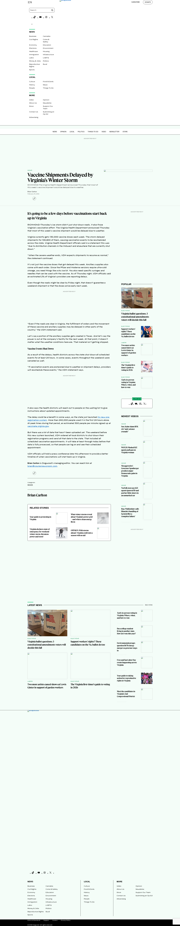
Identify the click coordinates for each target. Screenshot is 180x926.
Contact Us (33, 112)
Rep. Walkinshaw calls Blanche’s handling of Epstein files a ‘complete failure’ (130, 513)
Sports (31, 70)
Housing (46, 51)
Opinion (46, 100)
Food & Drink (48, 81)
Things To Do (48, 88)
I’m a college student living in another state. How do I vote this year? (126, 631)
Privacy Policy (65, 920)
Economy (33, 45)
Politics (46, 61)
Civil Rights (33, 39)
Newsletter (47, 103)
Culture (32, 81)
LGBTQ (46, 58)
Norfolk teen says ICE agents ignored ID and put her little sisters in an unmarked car (130, 492)
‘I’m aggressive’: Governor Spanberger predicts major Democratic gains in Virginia (130, 471)
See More (148, 605)
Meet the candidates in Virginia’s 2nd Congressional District (126, 694)
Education (47, 45)
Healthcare (33, 51)
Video (31, 100)
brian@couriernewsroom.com (42, 466)
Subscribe (135, 2)
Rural (45, 64)
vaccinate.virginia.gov (38, 426)
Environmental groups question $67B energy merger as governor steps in (127, 647)
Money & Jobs (35, 61)
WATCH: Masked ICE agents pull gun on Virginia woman (129, 450)
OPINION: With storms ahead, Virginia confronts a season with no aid (82, 533)
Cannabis (46, 36)
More (119, 881)
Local (72, 132)
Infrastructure (48, 54)
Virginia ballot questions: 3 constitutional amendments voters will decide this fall (135, 316)
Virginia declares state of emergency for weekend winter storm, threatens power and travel (40, 533)
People (32, 88)
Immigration (34, 54)
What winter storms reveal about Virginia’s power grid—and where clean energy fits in (82, 518)
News (45, 85)
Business (32, 36)
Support (46, 920)
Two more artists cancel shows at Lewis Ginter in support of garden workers (128, 350)
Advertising (33, 117)
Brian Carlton (32, 192)
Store (31, 106)
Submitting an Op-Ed (144, 895)
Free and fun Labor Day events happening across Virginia (127, 662)
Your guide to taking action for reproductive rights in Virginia (126, 678)
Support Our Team (143, 892)
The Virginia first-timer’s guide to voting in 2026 (128, 367)
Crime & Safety (52, 889)
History (32, 85)
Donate (148, 2)
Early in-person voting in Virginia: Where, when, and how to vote (128, 383)
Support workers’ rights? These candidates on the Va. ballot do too (128, 333)
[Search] (52, 10)
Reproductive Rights (36, 911)
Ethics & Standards (34, 920)
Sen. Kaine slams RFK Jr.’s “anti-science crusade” (129, 429)
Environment (48, 48)
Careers (55, 920)
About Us (33, 103)
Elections (32, 48)
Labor (31, 58)
